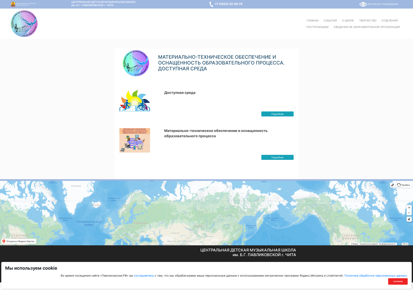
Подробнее (277, 114)
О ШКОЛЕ (348, 20)
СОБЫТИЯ (330, 20)
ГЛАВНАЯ (312, 20)
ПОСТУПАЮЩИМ (317, 27)
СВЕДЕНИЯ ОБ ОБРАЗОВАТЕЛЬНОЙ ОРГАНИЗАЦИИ (367, 27)
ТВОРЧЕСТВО (367, 20)
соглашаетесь (144, 275)
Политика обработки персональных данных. (376, 275)
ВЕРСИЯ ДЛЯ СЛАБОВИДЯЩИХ (383, 4)
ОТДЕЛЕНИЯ (390, 20)
